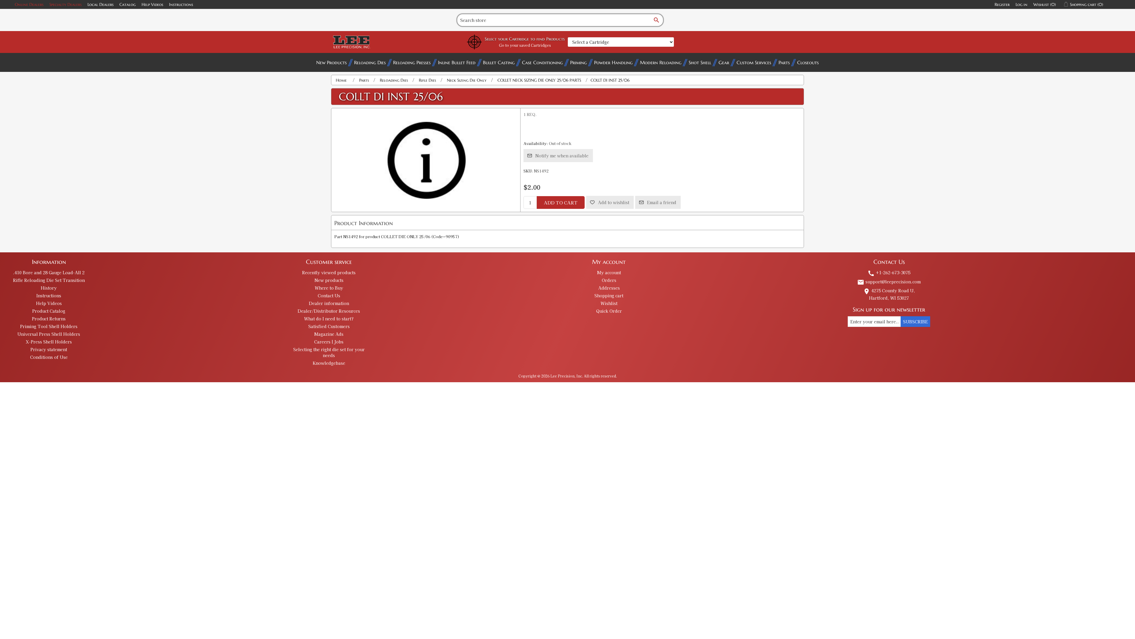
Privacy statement (48, 349)
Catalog (127, 4)
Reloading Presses (412, 62)
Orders (609, 280)
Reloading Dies (370, 62)
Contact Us (329, 295)
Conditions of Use (49, 357)
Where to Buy (329, 288)
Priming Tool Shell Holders (48, 326)
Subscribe (915, 322)
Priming (578, 62)
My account (609, 272)
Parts (784, 62)
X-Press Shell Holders (49, 342)
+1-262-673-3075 (889, 272)
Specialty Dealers (65, 4)
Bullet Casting (499, 62)
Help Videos (152, 4)
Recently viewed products (329, 272)
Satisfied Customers (329, 326)
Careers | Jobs (328, 342)
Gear (724, 62)
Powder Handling (613, 62)
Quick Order (609, 311)
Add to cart (561, 202)
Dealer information (329, 303)
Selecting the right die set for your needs (329, 352)
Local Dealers (100, 4)
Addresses (609, 288)
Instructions (181, 4)
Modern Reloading (660, 62)
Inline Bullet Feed (457, 62)
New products (328, 280)
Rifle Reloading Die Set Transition (49, 280)
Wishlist (609, 303)
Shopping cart (608, 295)
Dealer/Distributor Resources (329, 311)
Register (1002, 4)
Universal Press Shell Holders (48, 334)
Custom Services (754, 62)
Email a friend (661, 202)
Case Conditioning (542, 62)
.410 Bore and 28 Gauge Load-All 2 (49, 272)
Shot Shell (700, 62)
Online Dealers (29, 4)
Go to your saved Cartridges (525, 45)
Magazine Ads (328, 334)
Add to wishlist (613, 202)
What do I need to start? (329, 319)
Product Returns (49, 319)
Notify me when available (561, 156)
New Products (331, 62)
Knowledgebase (329, 363)
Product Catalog (48, 311)
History (49, 288)
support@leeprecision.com (889, 282)
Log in (1021, 4)
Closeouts (808, 62)
